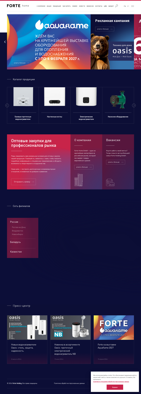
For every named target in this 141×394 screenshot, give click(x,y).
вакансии (90, 6)
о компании (41, 6)
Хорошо (115, 387)
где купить (66, 6)
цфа (105, 6)
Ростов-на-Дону (19, 227)
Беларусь (15, 241)
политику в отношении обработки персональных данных (111, 381)
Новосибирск (17, 234)
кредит (111, 6)
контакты (98, 6)
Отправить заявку (22, 181)
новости (82, 6)
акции (49, 6)
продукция (57, 6)
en (128, 6)
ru (125, 6)
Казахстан (16, 251)
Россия (14, 221)
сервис (74, 6)
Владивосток (17, 230)
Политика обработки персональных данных (69, 383)
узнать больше (19, 63)
